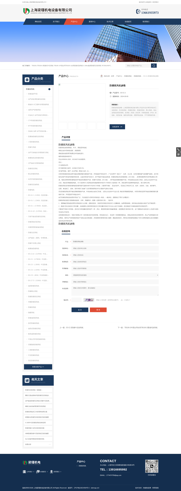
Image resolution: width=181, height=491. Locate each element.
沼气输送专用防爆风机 (36, 163)
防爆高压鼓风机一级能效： (34, 390)
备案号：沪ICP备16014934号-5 (78, 488)
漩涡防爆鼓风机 (33, 286)
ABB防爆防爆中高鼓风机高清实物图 (37, 433)
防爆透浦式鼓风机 (34, 222)
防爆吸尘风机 (33, 291)
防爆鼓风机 (30, 89)
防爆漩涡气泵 (33, 94)
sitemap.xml (95, 488)
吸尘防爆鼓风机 (33, 174)
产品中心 (74, 21)
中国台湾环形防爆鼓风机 (36, 339)
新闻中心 (92, 21)
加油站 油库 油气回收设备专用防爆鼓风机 (40, 131)
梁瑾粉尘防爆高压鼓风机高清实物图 (37, 417)
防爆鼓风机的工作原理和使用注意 (36, 412)
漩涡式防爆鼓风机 (34, 328)
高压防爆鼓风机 (33, 360)
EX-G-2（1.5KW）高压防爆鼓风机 (40, 200)
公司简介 (29, 471)
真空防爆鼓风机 (33, 323)
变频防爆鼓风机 (33, 302)
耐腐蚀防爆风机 (33, 248)
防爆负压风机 (33, 232)
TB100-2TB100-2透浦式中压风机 (42, 65)
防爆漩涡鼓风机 (33, 318)
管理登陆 (155, 488)
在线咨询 (115, 127)
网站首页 (38, 21)
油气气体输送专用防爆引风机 (38, 152)
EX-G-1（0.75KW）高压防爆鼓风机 (40, 206)
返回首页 (142, 2)
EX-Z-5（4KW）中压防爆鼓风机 (39, 275)
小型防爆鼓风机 (33, 142)
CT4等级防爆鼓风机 (35, 120)
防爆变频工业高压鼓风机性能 (34, 428)
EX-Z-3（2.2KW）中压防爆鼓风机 (40, 270)
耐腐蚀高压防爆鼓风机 (36, 158)
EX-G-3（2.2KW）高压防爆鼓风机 (40, 195)
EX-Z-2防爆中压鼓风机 (74, 327)
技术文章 (110, 21)
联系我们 (156, 2)
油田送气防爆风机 (34, 110)
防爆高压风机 (33, 168)
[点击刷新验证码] (89, 300)
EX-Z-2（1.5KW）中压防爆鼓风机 (40, 264)
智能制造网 (147, 488)
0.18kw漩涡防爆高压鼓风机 (92, 65)
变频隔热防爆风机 (34, 344)
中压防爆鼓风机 (33, 355)
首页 (112, 76)
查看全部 (28, 444)
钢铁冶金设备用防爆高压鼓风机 (35, 406)
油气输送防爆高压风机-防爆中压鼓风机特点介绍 (38, 401)
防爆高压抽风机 (33, 184)
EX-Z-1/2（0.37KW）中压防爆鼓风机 (40, 254)
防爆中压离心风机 (34, 243)
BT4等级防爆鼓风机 (35, 126)
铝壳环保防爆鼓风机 (35, 179)
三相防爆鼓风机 (33, 350)
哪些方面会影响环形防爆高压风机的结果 (38, 395)
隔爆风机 (31, 312)
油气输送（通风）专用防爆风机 (39, 238)
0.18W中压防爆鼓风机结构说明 (35, 422)
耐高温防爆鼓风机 (34, 334)
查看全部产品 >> (38, 367)
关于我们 (56, 21)
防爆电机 (31, 190)
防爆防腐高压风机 (34, 296)
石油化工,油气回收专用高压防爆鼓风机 (40, 115)
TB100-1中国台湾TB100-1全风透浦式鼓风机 (68, 65)
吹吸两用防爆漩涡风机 (36, 227)
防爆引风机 (32, 147)
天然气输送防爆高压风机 (36, 216)
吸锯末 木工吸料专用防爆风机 (38, 104)
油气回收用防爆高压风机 (36, 99)
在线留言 (148, 2)
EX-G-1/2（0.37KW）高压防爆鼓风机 (40, 211)
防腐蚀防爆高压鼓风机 (36, 136)
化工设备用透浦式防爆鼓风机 (34, 439)
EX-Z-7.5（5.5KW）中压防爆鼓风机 (40, 280)
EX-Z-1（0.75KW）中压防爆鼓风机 (40, 259)
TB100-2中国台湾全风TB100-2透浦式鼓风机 (141, 327)
